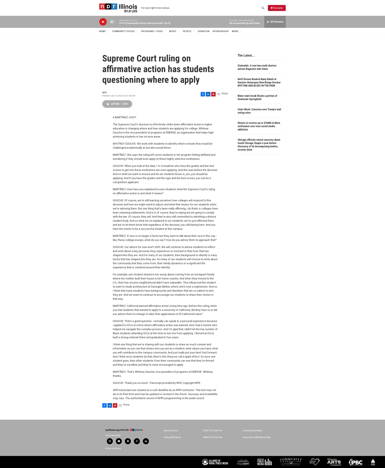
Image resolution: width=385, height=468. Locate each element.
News (102, 31)
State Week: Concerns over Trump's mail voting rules (259, 111)
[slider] (116, 21)
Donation (203, 31)
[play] (103, 22)
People (187, 31)
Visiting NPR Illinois (172, 437)
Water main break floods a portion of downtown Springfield (257, 97)
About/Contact (171, 430)
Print (225, 93)
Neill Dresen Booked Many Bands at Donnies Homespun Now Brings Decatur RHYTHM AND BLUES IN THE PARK (259, 82)
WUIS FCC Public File (212, 430)
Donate (278, 7)
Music (172, 31)
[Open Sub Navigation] (108, 31)
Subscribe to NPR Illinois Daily (256, 437)
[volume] (112, 22)
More (235, 31)
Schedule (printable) (252, 430)
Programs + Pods (152, 31)
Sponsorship (221, 31)
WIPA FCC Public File (212, 437)
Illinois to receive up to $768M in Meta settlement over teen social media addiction (259, 126)
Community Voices (123, 31)
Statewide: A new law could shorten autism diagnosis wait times (257, 67)
